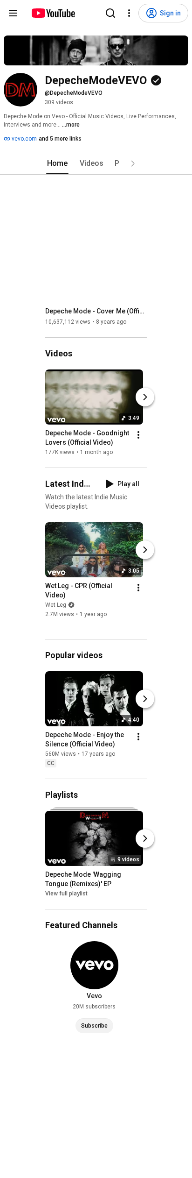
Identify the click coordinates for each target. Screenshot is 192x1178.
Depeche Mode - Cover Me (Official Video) (96, 311)
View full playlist (66, 893)
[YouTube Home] (53, 13)
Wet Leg (55, 605)
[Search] (110, 13)
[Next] (145, 397)
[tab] (57, 163)
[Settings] (129, 13)
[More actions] (138, 435)
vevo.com (23, 138)
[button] (133, 163)
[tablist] (96, 163)
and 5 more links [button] (60, 138)
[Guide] (13, 13)
